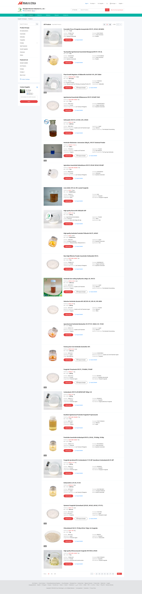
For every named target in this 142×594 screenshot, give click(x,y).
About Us (39, 15)
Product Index (96, 583)
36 (51, 574)
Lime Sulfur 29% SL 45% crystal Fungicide (76, 188)
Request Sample (81, 87)
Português (44, 584)
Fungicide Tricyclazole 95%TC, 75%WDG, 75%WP (78, 369)
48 (55, 574)
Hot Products (34, 583)
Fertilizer (22, 43)
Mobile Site (103, 583)
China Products (42, 583)
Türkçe (97, 584)
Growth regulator (24, 49)
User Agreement (79, 588)
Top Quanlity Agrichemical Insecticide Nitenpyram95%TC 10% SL (83, 52)
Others (21, 55)
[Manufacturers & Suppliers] (27, 3)
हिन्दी (88, 584)
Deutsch (66, 584)
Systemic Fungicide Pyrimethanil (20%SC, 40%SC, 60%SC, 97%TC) (83, 505)
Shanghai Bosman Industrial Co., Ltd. (34, 8)
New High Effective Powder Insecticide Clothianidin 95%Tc (81, 256)
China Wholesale (65, 583)
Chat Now (30, 93)
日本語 (85, 584)
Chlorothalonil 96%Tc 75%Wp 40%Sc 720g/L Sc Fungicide (81, 528)
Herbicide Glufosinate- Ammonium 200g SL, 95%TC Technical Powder (84, 142)
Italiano (61, 584)
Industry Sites (80, 583)
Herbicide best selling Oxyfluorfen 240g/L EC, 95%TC (79, 278)
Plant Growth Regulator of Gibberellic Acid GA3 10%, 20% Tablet (82, 74)
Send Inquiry (68, 40)
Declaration (86, 588)
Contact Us (65, 15)
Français (49, 584)
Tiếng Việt (102, 584)
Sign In (86, 3)
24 (48, 573)
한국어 (80, 584)
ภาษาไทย (93, 584)
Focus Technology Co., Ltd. (61, 588)
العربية (76, 584)
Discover (57, 15)
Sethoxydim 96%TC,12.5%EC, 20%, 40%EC (76, 120)
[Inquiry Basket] (107, 3)
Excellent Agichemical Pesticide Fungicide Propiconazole (81, 415)
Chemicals (22, 52)
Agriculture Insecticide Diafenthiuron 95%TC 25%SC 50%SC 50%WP (84, 165)
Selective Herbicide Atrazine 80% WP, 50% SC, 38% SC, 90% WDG (83, 301)
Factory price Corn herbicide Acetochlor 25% (77, 346)
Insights (108, 583)
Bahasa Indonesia (109, 584)
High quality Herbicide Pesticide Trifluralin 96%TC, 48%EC (81, 233)
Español (38, 584)
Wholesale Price (73, 583)
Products (31, 15)
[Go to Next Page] (120, 24)
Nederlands (71, 584)
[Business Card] (37, 87)
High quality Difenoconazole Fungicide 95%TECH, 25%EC (80, 551)
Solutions (48, 15)
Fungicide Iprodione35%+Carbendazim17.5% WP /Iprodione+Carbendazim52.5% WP (89, 460)
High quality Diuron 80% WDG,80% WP (75, 210)
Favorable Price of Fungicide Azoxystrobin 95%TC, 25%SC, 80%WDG (84, 29)
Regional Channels (88, 583)
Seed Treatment (23, 46)
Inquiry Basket (79, 40)
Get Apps (113, 3)
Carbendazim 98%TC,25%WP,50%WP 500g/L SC (78, 392)
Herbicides (22, 37)
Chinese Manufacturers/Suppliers (53, 583)
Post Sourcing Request (118, 10)
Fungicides (22, 40)
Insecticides (22, 34)
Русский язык (55, 584)
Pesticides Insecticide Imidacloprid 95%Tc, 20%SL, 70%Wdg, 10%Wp (84, 437)
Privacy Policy (93, 588)
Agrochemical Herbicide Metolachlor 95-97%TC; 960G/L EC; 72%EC (84, 324)
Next (119, 573)
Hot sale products (24, 31)
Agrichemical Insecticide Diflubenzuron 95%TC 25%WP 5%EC (82, 97)
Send (29, 101)
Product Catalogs (26, 79)
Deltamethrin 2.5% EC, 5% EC (72, 483)
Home (21, 15)
